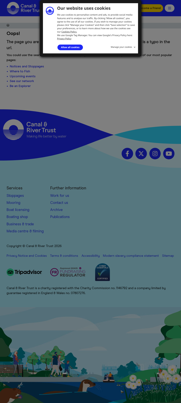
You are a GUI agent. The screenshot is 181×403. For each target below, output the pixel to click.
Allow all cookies (70, 47)
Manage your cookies (121, 46)
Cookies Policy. (69, 31)
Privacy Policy (64, 38)
